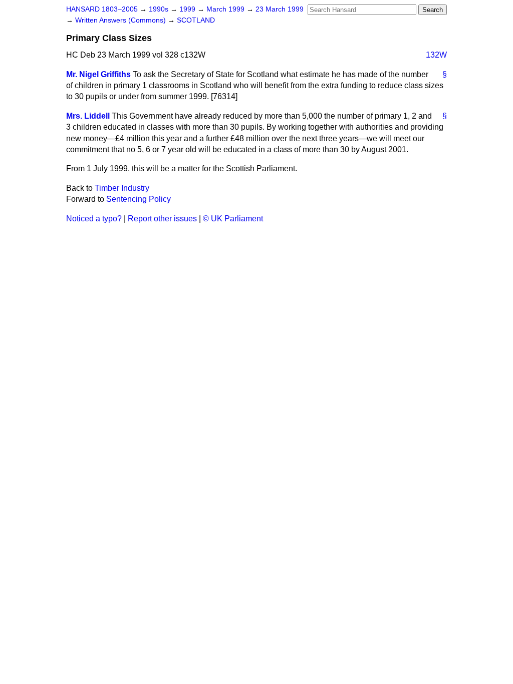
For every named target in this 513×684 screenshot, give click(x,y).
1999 (188, 9)
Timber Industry (122, 188)
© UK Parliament (233, 218)
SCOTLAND (196, 20)
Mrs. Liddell (88, 116)
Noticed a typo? (94, 218)
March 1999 (226, 9)
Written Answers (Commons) (121, 20)
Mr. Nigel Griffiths (98, 74)
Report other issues (162, 218)
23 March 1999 (279, 9)
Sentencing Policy (138, 199)
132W (436, 55)
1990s (159, 9)
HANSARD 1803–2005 (102, 9)
